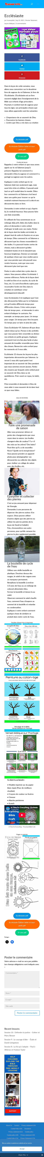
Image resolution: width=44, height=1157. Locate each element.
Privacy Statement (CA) (27, 1138)
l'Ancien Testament (31, 20)
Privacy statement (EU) (15, 1132)
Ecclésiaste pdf (22, 140)
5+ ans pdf (22, 156)
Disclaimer (27, 1129)
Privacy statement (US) (28, 1125)
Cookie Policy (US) (16, 1129)
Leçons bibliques (9, 23)
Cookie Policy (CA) (12, 1138)
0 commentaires (21, 23)
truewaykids (10, 20)
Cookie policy (29, 1132)
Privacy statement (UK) (28, 1135)
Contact (16, 1125)
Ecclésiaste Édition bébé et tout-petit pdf (22, 148)
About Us (9, 1125)
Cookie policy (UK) (12, 1135)
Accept (22, 1149)
